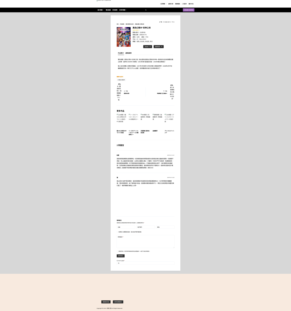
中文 (147, 37)
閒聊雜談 (177, 4)
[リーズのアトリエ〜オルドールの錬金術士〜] (133, 120)
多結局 (147, 41)
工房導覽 (162, 4)
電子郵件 (140, 227)
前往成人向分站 (188, 10)
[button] (147, 46)
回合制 (142, 41)
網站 (158, 227)
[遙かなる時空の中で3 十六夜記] (121, 120)
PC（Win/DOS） (142, 39)
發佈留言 (120, 256)
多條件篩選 (122, 10)
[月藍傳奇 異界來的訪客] (145, 120)
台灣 (138, 37)
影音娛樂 (115, 10)
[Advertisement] (145, 203)
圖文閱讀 (100, 10)
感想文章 (170, 4)
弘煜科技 (142, 32)
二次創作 (184, 4)
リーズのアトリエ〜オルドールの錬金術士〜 (133, 132)
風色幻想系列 (121, 80)
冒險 (138, 41)
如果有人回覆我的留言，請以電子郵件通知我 (130, 232)
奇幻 (151, 41)
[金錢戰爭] (157, 120)
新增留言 (120, 237)
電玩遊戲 (108, 10)
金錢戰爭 (155, 131)
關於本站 (191, 4)
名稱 (119, 227)
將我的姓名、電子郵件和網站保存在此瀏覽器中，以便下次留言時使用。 (134, 251)
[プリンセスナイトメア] (169, 120)
